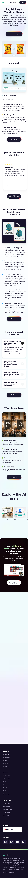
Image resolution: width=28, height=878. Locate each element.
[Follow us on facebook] (11, 842)
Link (24, 165)
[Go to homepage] (5, 2)
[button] (14, 348)
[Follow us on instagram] (5, 842)
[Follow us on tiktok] (23, 842)
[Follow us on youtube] (17, 842)
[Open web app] (14, 196)
